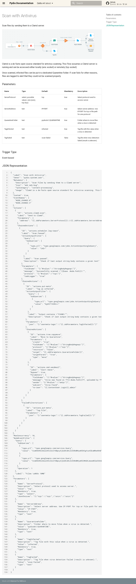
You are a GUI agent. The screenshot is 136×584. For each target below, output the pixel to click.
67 (5, 339)
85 (5, 385)
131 (5, 501)
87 (5, 390)
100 (5, 423)
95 (5, 410)
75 (5, 359)
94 (5, 408)
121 (5, 476)
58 (5, 317)
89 (5, 395)
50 (5, 296)
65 (5, 334)
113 (5, 456)
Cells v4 (44, 3)
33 (5, 253)
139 (5, 521)
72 (5, 352)
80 (5, 372)
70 (5, 347)
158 (5, 569)
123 (5, 481)
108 (5, 443)
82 (5, 377)
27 (5, 238)
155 (5, 562)
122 (5, 478)
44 (5, 281)
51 (5, 299)
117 (5, 466)
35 (5, 258)
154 (5, 559)
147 (5, 542)
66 (5, 337)
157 (5, 567)
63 (5, 329)
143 (5, 531)
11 (5, 198)
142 (5, 529)
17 (5, 213)
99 (5, 420)
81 (5, 375)
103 (5, 430)
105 (5, 435)
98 (5, 418)
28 (5, 241)
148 (5, 544)
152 (5, 554)
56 (5, 311)
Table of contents (113, 15)
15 (5, 208)
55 (5, 309)
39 (5, 268)
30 (5, 246)
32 (5, 251)
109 (5, 445)
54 (5, 306)
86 (5, 387)
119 (5, 471)
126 (5, 489)
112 (5, 453)
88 (5, 392)
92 (5, 403)
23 (5, 228)
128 (5, 494)
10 (5, 195)
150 (5, 549)
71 (5, 349)
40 (5, 271)
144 (5, 534)
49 (5, 294)
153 (5, 557)
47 (5, 289)
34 (5, 256)
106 (5, 438)
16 (5, 210)
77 (5, 365)
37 (5, 263)
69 (5, 344)
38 (5, 266)
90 (5, 397)
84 (5, 382)
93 (5, 405)
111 (5, 450)
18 (5, 215)
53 (5, 304)
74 (5, 357)
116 (5, 463)
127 (5, 491)
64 (5, 332)
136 (5, 514)
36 (5, 261)
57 (5, 314)
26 (5, 236)
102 (5, 428)
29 (5, 243)
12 (5, 200)
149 (5, 547)
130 (5, 499)
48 (5, 291)
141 (5, 526)
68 (5, 342)
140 (5, 524)
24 (5, 231)
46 (5, 286)
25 (5, 233)
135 (5, 511)
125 (5, 486)
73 (5, 354)
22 (5, 225)
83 (5, 380)
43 (5, 279)
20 (5, 220)
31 (5, 248)
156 (5, 564)
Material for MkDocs (18, 581)
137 (5, 516)
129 (5, 496)
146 (5, 539)
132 (5, 504)
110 (5, 448)
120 (5, 473)
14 (5, 205)
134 (5, 509)
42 (5, 276)
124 (5, 483)
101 (5, 425)
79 (5, 370)
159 (5, 572)
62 (5, 327)
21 (5, 223)
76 (5, 362)
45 (5, 284)
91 (5, 400)
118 (5, 468)
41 (5, 273)
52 (5, 301)
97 (5, 415)
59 (5, 319)
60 (5, 322)
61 (5, 324)
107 (5, 440)
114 (5, 458)
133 (5, 506)
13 (5, 203)
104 (5, 433)
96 (5, 413)
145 (5, 536)
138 (5, 519)
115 (5, 461)
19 (5, 218)
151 (5, 552)
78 (5, 367)
